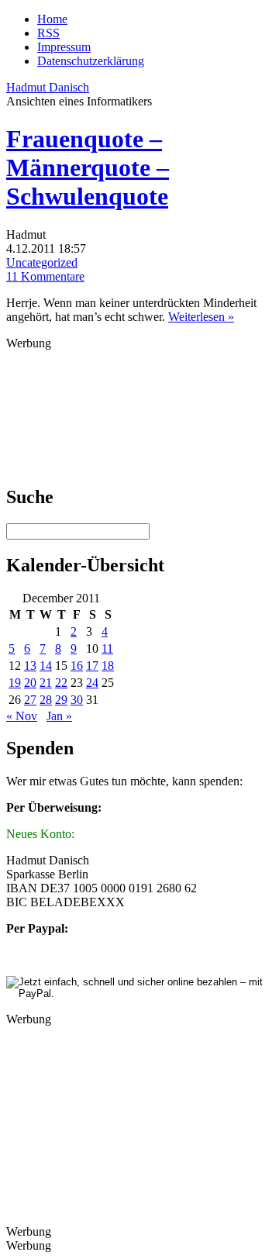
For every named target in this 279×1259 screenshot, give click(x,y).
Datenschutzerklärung (90, 60)
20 (30, 682)
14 (46, 665)
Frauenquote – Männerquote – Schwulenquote (87, 167)
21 (46, 682)
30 (77, 699)
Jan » (59, 716)
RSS (48, 33)
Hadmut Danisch (47, 87)
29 (61, 699)
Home (52, 19)
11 (107, 648)
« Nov (21, 716)
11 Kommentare (45, 276)
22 (61, 682)
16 (77, 665)
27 (30, 699)
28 (46, 699)
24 (92, 682)
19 (15, 682)
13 (30, 665)
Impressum (64, 46)
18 (108, 665)
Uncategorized (42, 262)
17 (92, 665)
